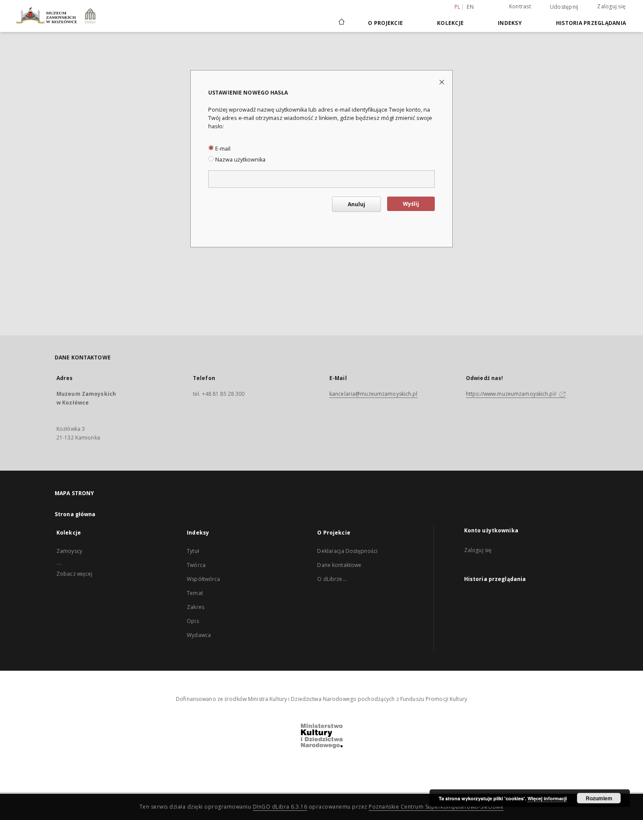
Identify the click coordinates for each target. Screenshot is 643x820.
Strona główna (75, 514)
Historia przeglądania (591, 23)
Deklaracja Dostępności (347, 551)
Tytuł (193, 551)
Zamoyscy (69, 551)
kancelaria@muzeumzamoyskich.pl (373, 394)
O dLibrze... (331, 579)
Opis (193, 621)
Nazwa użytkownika (240, 159)
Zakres (195, 607)
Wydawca (199, 635)
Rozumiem (599, 798)
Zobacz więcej (74, 573)
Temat (195, 593)
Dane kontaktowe (339, 565)
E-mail (222, 148)
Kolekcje (450, 23)
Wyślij (411, 204)
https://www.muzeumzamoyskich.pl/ (512, 394)
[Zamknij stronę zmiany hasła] (442, 81)
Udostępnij (564, 7)
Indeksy (510, 23)
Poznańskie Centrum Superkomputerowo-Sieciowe (436, 806)
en (470, 7)
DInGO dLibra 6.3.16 (280, 806)
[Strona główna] (341, 22)
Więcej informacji (547, 798)
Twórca (196, 565)
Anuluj (356, 204)
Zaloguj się (611, 6)
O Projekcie (385, 23)
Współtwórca (203, 579)
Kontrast (520, 6)
